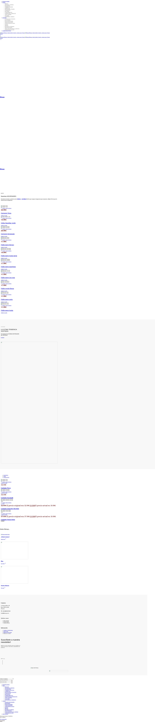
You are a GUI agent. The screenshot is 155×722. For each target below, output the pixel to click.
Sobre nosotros (6, 620)
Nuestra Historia (5, 585)
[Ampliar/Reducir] (0, 720)
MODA (19, 199)
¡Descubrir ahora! (3, 183)
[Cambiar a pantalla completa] (1, 720)
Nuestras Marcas (6, 622)
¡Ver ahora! (2, 111)
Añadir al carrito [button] (4, 215)
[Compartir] (2, 720)
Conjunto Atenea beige (8, 519)
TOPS (4, 476)
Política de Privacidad (7, 632)
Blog (2, 561)
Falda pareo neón (7, 299)
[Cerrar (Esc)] (4, 720)
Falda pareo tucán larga (9, 256)
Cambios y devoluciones (8, 630)
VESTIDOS (5, 475)
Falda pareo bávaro (7, 245)
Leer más (2, 503)
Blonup (2, 97)
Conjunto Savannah (8, 234)
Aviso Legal (5, 631)
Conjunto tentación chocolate (10, 508)
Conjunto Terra (6, 213)
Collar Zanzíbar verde (8, 223)
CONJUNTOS (6, 477)
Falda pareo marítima (8, 267)
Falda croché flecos (7, 288)
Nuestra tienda (6, 621)
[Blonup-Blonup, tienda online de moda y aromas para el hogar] (25, 32)
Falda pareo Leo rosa (8, 278)
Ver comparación (3, 719)
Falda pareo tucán (7, 310)
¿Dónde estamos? (5, 536)
